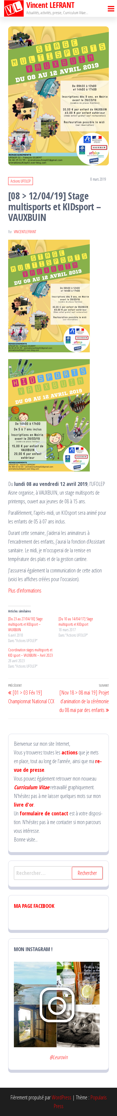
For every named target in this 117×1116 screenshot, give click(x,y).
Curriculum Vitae (31, 787)
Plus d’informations (24, 590)
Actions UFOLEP (20, 181)
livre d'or (24, 804)
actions (69, 752)
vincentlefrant (25, 231)
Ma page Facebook (34, 906)
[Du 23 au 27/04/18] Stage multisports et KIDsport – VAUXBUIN (25, 624)
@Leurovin (58, 1057)
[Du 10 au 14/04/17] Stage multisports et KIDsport (76, 621)
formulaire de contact (44, 813)
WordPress (61, 1097)
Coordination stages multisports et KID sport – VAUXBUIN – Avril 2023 (30, 652)
